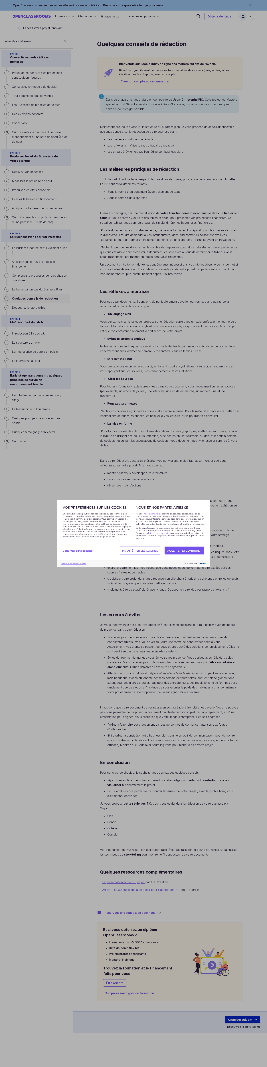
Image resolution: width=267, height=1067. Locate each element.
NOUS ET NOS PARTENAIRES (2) (162, 507)
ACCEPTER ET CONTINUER (184, 550)
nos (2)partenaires (153, 513)
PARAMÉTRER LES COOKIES (140, 550)
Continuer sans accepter (78, 550)
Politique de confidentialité (73, 563)
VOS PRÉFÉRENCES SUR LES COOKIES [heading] (95, 507)
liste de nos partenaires (159, 533)
